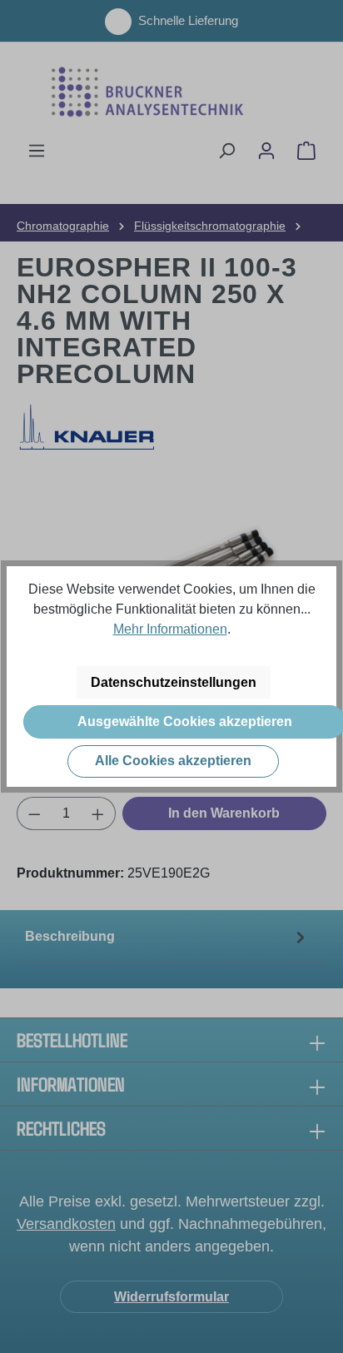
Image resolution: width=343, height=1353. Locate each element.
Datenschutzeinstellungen (173, 682)
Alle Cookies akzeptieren (173, 761)
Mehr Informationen (170, 629)
